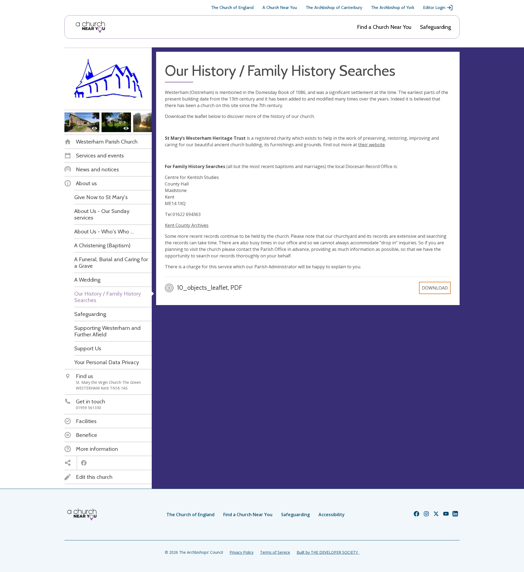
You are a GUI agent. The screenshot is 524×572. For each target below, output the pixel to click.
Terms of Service (275, 552)
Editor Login (434, 7)
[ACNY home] (90, 27)
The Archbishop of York (392, 7)
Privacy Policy (242, 552)
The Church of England (232, 7)
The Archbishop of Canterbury (334, 7)
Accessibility (331, 515)
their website (371, 145)
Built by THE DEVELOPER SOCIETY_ (328, 552)
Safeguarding (435, 27)
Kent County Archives (187, 225)
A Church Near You (279, 7)
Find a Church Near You (384, 27)
